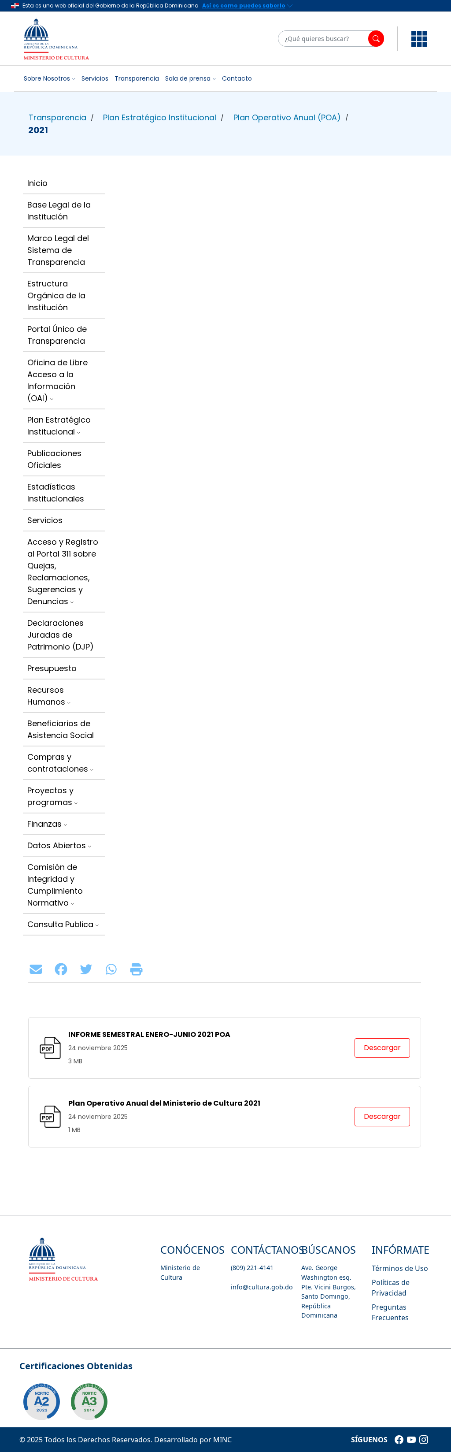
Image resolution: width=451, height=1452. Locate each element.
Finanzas (44, 823)
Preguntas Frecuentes (390, 1312)
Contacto (237, 78)
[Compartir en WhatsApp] (113, 969)
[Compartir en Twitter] (88, 969)
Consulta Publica (60, 924)
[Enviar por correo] (38, 969)
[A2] (41, 1402)
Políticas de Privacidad (391, 1287)
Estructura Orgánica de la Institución (56, 295)
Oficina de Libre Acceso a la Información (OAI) (57, 380)
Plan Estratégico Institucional (159, 117)
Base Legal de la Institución (59, 210)
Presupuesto (52, 668)
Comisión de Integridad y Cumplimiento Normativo (55, 885)
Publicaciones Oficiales (54, 459)
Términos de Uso (400, 1268)
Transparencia (137, 78)
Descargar (382, 1048)
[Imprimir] (138, 969)
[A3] (89, 1402)
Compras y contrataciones (57, 762)
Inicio (37, 183)
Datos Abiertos (56, 845)
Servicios (94, 78)
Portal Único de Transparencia (57, 334)
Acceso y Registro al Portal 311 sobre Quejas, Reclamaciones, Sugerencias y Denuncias (62, 571)
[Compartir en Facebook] (63, 969)
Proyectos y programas (50, 796)
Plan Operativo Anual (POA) (287, 117)
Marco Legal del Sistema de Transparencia (58, 250)
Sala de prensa (188, 78)
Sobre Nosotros (47, 78)
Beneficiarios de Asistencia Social (60, 729)
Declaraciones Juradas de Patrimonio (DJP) (60, 634)
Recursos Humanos (46, 695)
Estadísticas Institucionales (55, 492)
